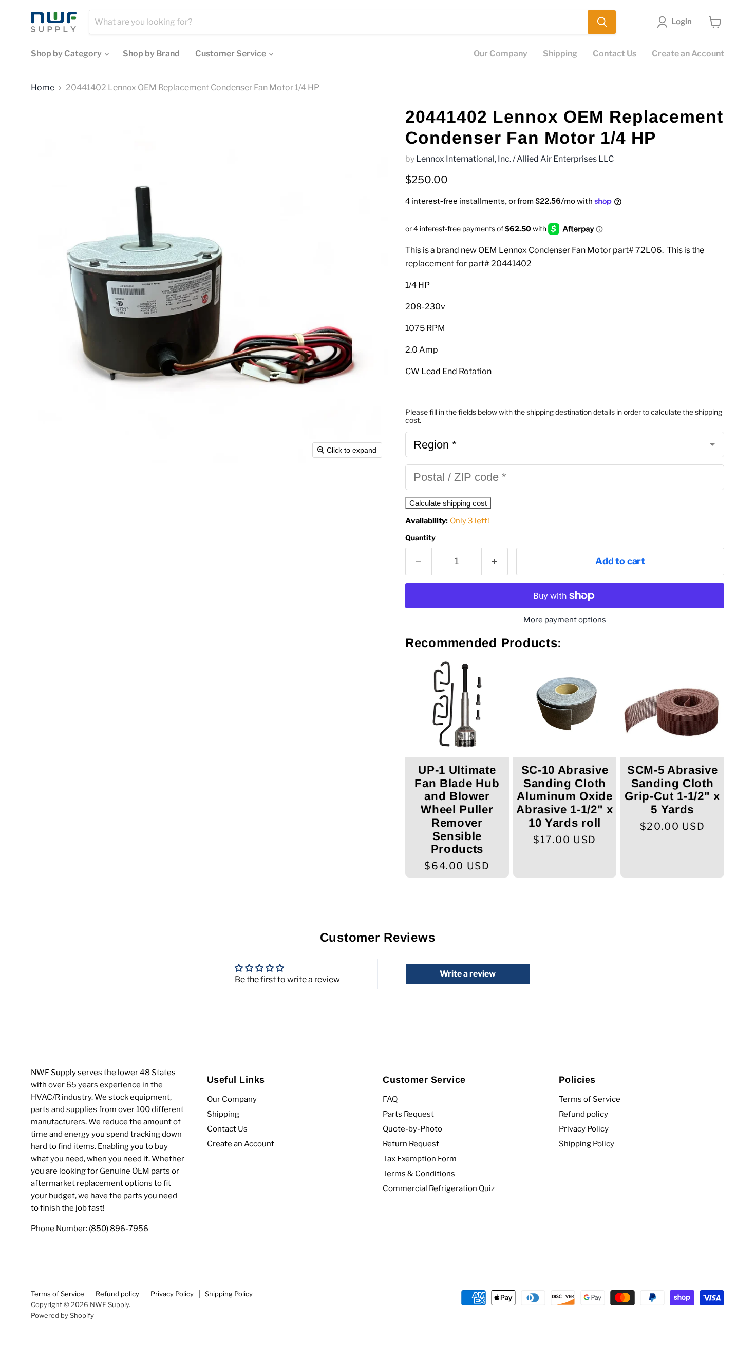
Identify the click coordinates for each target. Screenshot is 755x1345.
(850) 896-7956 (118, 1228)
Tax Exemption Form (420, 1158)
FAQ (390, 1099)
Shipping (560, 54)
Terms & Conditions (419, 1173)
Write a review (468, 974)
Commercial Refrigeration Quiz (439, 1188)
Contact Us (614, 54)
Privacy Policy (584, 1129)
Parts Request (408, 1114)
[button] (676, 22)
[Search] (602, 22)
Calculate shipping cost (448, 503)
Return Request (411, 1143)
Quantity (420, 538)
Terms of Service (589, 1099)
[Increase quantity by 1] (495, 562)
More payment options (564, 620)
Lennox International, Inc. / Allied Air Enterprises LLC (515, 159)
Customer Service (231, 54)
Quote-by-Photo (412, 1129)
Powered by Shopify (62, 1315)
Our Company (500, 54)
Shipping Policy (586, 1143)
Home (42, 87)
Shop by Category (67, 54)
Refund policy (583, 1114)
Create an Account (688, 54)
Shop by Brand (151, 54)
